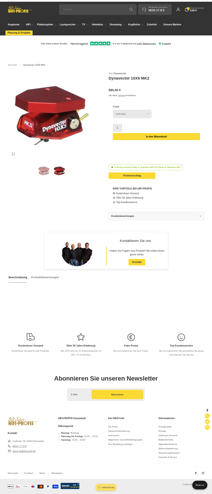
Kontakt (137, 262)
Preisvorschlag (132, 175)
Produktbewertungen (45, 277)
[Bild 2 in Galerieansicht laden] (59, 171)
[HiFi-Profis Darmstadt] (23, 425)
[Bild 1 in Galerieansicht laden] (44, 171)
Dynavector (117, 73)
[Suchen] (131, 9)
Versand (121, 95)
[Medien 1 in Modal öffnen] (52, 116)
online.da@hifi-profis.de (24, 451)
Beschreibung (18, 277)
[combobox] (98, 9)
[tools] (207, 421)
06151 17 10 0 (19, 446)
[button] (194, 9)
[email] (207, 427)
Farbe (116, 106)
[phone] (207, 415)
